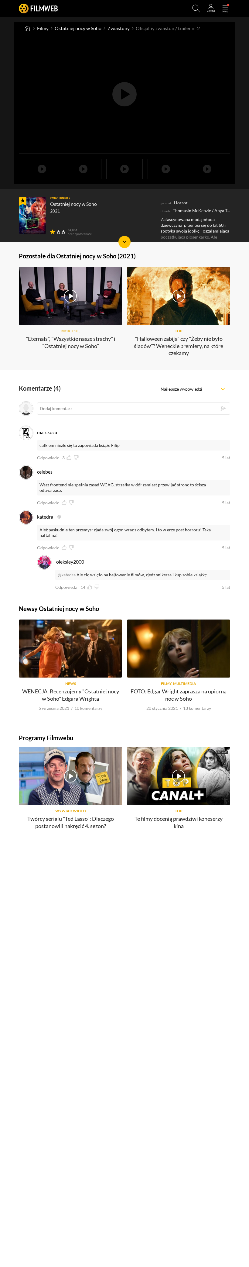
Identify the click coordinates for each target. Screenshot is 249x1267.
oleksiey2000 (70, 561)
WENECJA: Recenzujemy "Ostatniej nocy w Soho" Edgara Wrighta (70, 695)
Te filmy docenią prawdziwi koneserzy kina (179, 822)
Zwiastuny (118, 28)
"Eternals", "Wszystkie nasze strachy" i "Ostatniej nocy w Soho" (70, 342)
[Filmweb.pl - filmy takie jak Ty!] (38, 8)
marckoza (47, 432)
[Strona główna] (27, 28)
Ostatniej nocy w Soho (78, 28)
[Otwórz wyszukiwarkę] (196, 8)
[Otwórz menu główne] (225, 8)
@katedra (67, 574)
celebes (45, 472)
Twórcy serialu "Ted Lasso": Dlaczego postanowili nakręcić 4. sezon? (70, 822)
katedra (45, 517)
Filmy (43, 28)
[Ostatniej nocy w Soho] (32, 215)
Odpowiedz (48, 458)
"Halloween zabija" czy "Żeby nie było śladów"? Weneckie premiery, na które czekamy (178, 345)
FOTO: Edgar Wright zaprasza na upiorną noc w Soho (179, 695)
